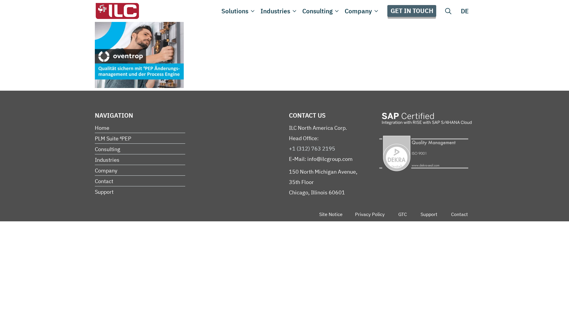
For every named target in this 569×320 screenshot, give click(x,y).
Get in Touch (412, 11)
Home (102, 127)
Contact (104, 181)
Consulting (317, 11)
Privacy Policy (370, 214)
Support (104, 191)
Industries (275, 11)
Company (358, 11)
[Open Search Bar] (448, 11)
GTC (402, 214)
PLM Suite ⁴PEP (113, 138)
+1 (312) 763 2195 (312, 148)
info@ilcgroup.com (330, 159)
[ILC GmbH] (117, 11)
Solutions (234, 11)
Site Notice (331, 214)
